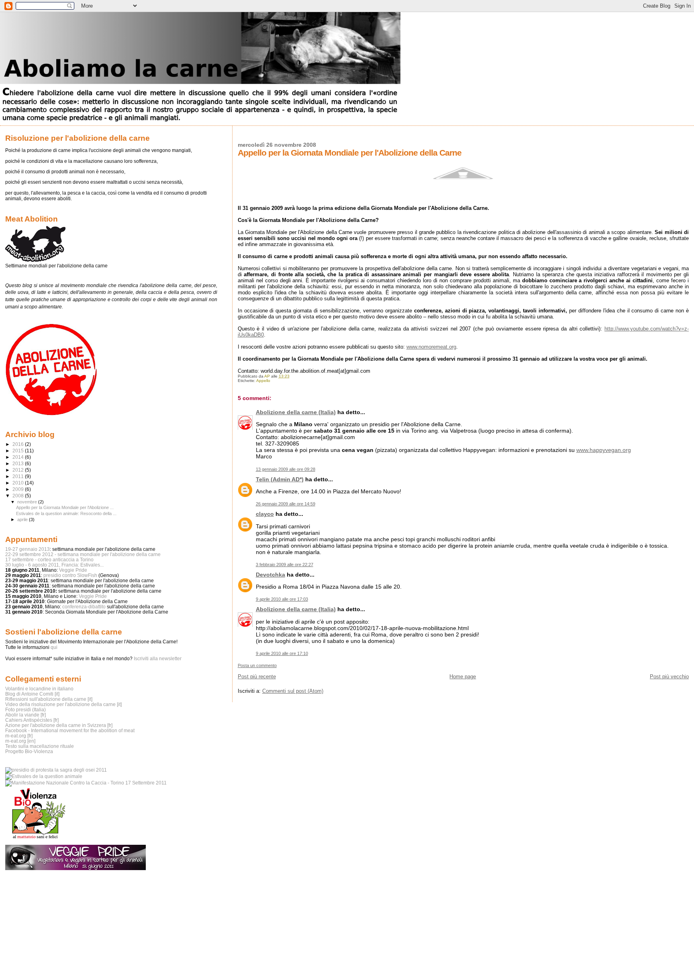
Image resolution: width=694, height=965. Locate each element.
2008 (18, 495)
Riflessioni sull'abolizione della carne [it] (48, 699)
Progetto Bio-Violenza (29, 751)
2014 (18, 457)
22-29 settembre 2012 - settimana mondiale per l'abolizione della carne (83, 554)
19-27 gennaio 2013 (27, 549)
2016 (18, 444)
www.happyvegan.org (603, 450)
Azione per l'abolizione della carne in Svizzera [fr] (58, 725)
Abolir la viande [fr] (25, 714)
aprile (23, 519)
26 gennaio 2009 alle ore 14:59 (285, 503)
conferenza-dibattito (84, 606)
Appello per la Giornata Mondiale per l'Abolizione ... (65, 507)
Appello (263, 380)
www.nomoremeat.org (431, 347)
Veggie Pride (73, 570)
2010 (18, 482)
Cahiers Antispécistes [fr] (32, 720)
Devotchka (270, 574)
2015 (18, 450)
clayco (265, 514)
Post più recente (257, 676)
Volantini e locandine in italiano (39, 688)
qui (54, 647)
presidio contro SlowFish (70, 575)
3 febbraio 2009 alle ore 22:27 (284, 564)
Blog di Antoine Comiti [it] (32, 693)
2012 (18, 469)
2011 (18, 476)
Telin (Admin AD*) (280, 479)
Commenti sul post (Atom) (292, 691)
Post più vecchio (669, 676)
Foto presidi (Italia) (25, 709)
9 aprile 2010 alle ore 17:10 (282, 653)
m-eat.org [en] (20, 740)
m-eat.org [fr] (19, 735)
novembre (27, 501)
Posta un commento (257, 665)
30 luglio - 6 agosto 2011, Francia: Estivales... (54, 564)
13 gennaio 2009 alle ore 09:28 (285, 469)
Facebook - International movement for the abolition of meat (70, 730)
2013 (18, 463)
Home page (462, 676)
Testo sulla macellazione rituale (39, 746)
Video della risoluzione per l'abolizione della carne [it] (63, 704)
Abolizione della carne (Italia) (296, 412)
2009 (18, 489)
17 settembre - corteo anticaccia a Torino (49, 559)
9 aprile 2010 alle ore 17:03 (282, 599)
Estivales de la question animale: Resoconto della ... (66, 513)
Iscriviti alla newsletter (158, 658)
